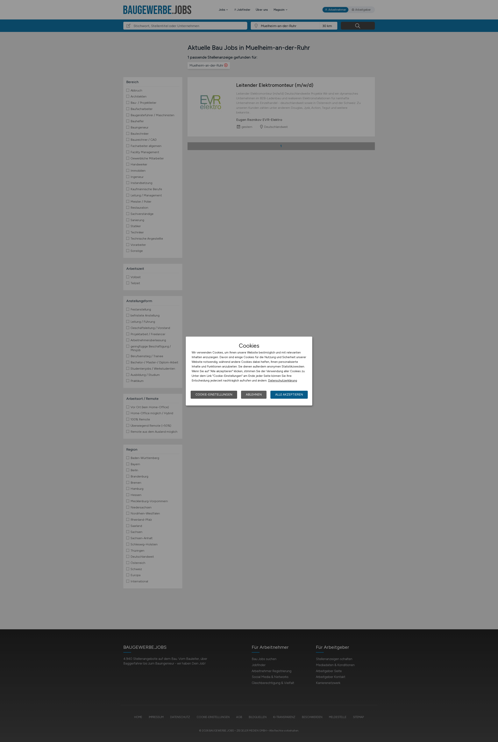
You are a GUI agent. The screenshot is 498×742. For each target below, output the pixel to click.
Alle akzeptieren (289, 394)
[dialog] (249, 371)
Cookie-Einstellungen (214, 394)
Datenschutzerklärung (282, 380)
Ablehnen (254, 394)
